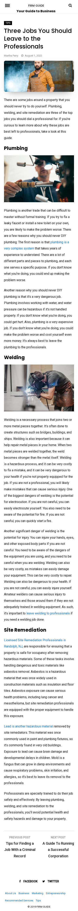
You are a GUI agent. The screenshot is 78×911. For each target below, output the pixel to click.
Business (24, 893)
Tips (8, 23)
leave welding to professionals (48, 613)
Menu (8, 5)
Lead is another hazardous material (28, 726)
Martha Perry (11, 55)
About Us (10, 893)
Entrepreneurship (56, 893)
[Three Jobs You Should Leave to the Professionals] (39, 91)
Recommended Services (19, 900)
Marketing (37, 893)
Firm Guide (36, 6)
